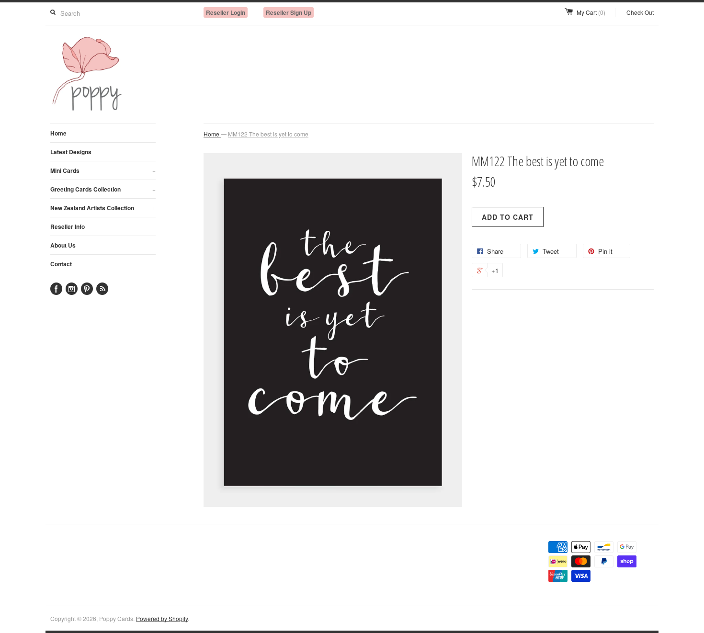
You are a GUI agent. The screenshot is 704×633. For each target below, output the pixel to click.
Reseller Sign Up (288, 12)
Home (58, 133)
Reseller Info (67, 226)
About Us (63, 245)
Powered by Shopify (162, 618)
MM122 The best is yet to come (268, 134)
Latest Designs (70, 151)
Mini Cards (103, 170)
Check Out (640, 12)
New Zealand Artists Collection (103, 207)
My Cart (591, 12)
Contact (61, 264)
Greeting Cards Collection (103, 189)
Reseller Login (225, 12)
